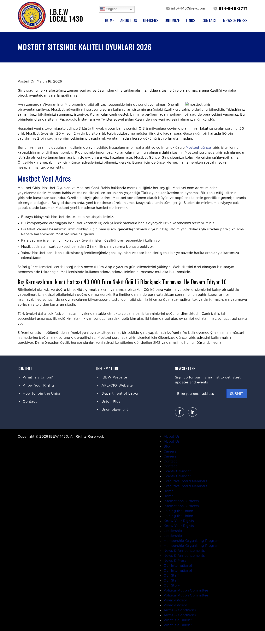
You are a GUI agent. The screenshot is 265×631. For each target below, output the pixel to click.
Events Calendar (177, 471)
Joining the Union (178, 511)
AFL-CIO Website (117, 385)
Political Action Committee (186, 590)
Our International (178, 565)
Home (109, 20)
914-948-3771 (233, 8)
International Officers (181, 501)
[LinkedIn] (192, 412)
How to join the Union (42, 393)
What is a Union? (38, 377)
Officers (150, 20)
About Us (128, 20)
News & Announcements (184, 550)
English (111, 9)
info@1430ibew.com (188, 8)
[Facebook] (179, 412)
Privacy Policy (175, 600)
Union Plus (110, 401)
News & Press (235, 20)
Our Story (172, 585)
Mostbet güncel (199, 147)
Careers (170, 451)
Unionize (172, 20)
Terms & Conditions (180, 610)
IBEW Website (114, 377)
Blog (167, 446)
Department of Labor (120, 393)
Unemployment (114, 409)
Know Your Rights (39, 385)
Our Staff (171, 575)
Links (190, 20)
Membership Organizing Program (191, 540)
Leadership (173, 531)
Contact (209, 20)
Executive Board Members (185, 481)
